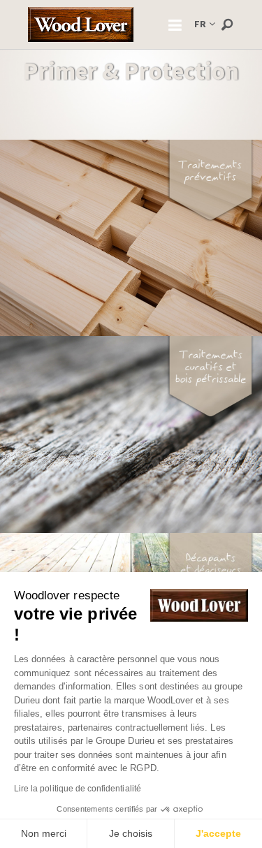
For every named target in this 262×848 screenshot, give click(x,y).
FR (200, 23)
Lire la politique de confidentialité (77, 789)
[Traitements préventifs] (131, 236)
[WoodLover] (80, 24)
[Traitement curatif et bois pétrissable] (131, 433)
